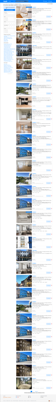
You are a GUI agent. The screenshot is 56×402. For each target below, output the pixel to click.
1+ (7, 23)
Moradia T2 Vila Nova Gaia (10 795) (8, 57)
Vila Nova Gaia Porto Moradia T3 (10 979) (9, 54)
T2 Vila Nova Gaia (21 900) (7, 47)
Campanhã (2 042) (6, 40)
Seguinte (36, 391)
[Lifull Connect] (7, 397)
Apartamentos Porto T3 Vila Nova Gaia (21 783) (9, 48)
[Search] (27, 1)
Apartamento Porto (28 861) (7, 68)
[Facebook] (28, 397)
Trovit (4, 3)
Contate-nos (28, 400)
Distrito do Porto (13, 3)
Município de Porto (18, 3)
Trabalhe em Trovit (8, 400)
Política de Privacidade (15, 400)
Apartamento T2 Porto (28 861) (7, 65)
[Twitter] (30, 397)
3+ (11, 23)
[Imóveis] (16, 397)
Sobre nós (4, 400)
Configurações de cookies (33, 400)
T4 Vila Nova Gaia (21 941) (7, 46)
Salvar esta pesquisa (9, 9)
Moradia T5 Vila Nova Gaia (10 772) (8, 58)
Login (51, 1)
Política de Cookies (21, 400)
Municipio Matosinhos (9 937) (7, 60)
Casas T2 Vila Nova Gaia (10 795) (8, 56)
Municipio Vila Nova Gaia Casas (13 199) (9, 51)
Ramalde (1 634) (6, 41)
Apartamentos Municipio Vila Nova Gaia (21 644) (9, 49)
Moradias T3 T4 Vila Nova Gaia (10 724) (8, 59)
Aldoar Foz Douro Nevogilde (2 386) (8, 38)
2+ (9, 23)
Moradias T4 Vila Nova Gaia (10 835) (8, 55)
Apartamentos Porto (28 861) (7, 71)
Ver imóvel (48, 16)
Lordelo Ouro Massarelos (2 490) (8, 37)
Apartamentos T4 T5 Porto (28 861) (8, 70)
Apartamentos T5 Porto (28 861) (7, 66)
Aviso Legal (25, 400)
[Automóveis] (18, 397)
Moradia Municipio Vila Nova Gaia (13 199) (9, 52)
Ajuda (11, 400)
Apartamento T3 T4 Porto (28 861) (8, 69)
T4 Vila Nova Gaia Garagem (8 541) (8, 61)
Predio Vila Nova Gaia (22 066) (7, 45)
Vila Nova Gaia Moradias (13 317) (8, 50)
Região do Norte (8, 3)
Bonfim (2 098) (5, 39)
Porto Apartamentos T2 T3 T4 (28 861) (8, 67)
